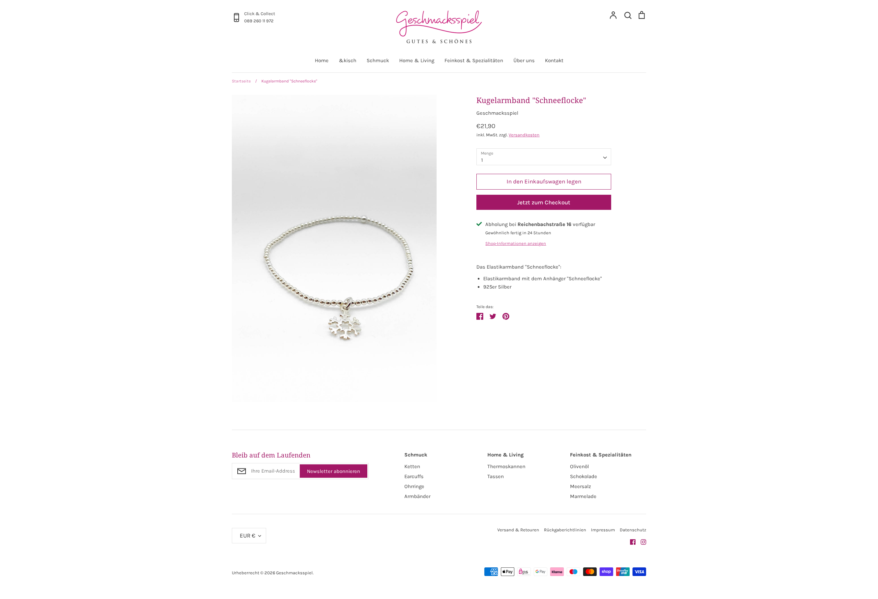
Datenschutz (633, 529)
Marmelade (583, 496)
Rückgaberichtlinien (565, 529)
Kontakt (554, 60)
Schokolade (583, 476)
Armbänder (417, 496)
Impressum (603, 529)
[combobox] (543, 157)
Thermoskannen (506, 466)
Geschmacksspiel (497, 113)
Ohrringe (414, 486)
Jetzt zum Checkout (543, 202)
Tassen (495, 476)
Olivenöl (579, 466)
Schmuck (378, 60)
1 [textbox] (482, 160)
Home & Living (416, 60)
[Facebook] (630, 541)
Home (322, 60)
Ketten (412, 466)
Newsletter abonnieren (333, 471)
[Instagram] (641, 541)
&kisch (347, 60)
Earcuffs (414, 476)
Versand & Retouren (518, 529)
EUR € (247, 535)
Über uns (524, 60)
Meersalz (580, 486)
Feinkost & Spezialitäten (473, 60)
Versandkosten (524, 134)
